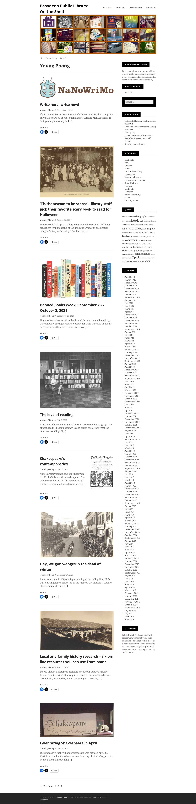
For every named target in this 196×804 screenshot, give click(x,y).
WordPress (98, 797)
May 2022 (129, 384)
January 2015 (131, 596)
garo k (143, 229)
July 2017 (129, 509)
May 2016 (129, 549)
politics (147, 251)
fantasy (126, 228)
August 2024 (130, 332)
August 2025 (130, 300)
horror (141, 236)
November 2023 (132, 358)
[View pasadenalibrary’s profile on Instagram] (128, 92)
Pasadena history (133, 177)
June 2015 (129, 581)
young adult (144, 261)
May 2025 (129, 309)
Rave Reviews (131, 183)
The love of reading (57, 414)
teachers (152, 258)
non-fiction (134, 247)
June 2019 (129, 445)
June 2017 (129, 512)
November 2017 (132, 497)
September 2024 (132, 329)
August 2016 (130, 541)
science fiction (142, 253)
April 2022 (130, 387)
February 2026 (132, 283)
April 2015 (130, 587)
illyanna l (148, 237)
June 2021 (129, 404)
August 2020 (130, 431)
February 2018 (132, 489)
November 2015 (132, 567)
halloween (133, 233)
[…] (70, 121)
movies (125, 244)
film (127, 163)
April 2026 (130, 277)
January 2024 (131, 352)
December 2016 (132, 529)
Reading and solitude (135, 144)
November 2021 (132, 396)
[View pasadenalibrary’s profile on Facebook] (126, 92)
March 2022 (130, 390)
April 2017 (130, 518)
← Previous (46, 786)
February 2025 (132, 315)
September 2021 (132, 402)
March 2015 (130, 590)
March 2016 (130, 555)
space (153, 254)
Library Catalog (135, 8)
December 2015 (132, 564)
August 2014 (130, 610)
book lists (129, 160)
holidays (135, 236)
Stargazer (44, 800)
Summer (129, 192)
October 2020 (131, 425)
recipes (128, 186)
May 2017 (129, 515)
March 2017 (130, 521)
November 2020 (132, 422)
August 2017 (130, 506)
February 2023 (132, 370)
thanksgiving (127, 261)
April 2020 (130, 436)
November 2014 (132, 602)
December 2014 (132, 599)
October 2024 (131, 326)
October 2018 (131, 465)
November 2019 (132, 439)
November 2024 (132, 323)
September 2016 (132, 538)
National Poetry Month (145, 244)
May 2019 (129, 448)
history (127, 236)
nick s (125, 247)
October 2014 (131, 605)
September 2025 (132, 297)
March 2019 (130, 454)
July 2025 (129, 303)
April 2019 (130, 451)
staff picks (129, 189)
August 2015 (130, 576)
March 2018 (130, 486)
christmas (132, 224)
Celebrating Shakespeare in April (68, 743)
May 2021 (129, 407)
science (131, 254)
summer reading (133, 195)
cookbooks (146, 224)
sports (124, 258)
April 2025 (130, 312)
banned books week (129, 217)
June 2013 (129, 616)
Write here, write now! (59, 104)
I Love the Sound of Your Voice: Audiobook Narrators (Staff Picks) (139, 138)
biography (141, 216)
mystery (133, 243)
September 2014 (132, 607)
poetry (140, 250)
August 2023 (130, 364)
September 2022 (132, 378)
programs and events (135, 180)
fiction (135, 228)
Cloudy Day (130, 132)
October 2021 (131, 399)
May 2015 (129, 584)
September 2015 (132, 573)
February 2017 (132, 523)
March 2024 (130, 346)
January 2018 (131, 492)
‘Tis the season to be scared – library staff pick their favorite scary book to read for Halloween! (76, 209)
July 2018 (129, 474)
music (127, 169)
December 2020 (132, 419)
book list (138, 220)
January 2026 (131, 285)
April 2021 (130, 410)
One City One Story (133, 171)
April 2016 (130, 552)
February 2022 (132, 393)
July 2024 (129, 335)
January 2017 (131, 526)
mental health (142, 240)
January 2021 (131, 416)
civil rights (139, 224)
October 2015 (131, 570)
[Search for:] (139, 102)
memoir (132, 240)
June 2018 (129, 477)
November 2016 (132, 532)
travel (127, 197)
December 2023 (132, 355)
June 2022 (129, 381)
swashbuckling (145, 258)
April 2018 (130, 483)
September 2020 (132, 428)
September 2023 (132, 361)
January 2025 (131, 317)
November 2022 (132, 375)
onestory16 (130, 174)
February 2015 (132, 593)
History (128, 166)
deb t (152, 224)
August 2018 (130, 471)
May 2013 (129, 619)
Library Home (120, 8)
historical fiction (146, 232)
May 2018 (129, 480)
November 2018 (132, 463)
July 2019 (129, 442)
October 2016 (131, 535)
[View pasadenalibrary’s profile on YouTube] (131, 92)
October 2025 (131, 294)
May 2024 (129, 341)
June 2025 (129, 306)
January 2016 (131, 561)
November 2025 (132, 291)
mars (126, 240)
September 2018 (132, 468)
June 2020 (129, 434)
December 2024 (132, 320)
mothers (148, 240)
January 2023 (131, 373)
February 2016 (132, 558)
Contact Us (151, 8)
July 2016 (129, 544)
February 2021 (132, 413)
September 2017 (132, 503)
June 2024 (129, 338)
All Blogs (107, 8)
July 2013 (129, 613)
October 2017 (131, 500)
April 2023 (130, 367)
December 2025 (132, 288)
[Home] (41, 58)
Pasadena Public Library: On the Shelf (68, 797)
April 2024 (130, 344)
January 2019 (131, 457)
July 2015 (129, 578)
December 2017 (132, 494)
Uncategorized (132, 200)
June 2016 (129, 547)
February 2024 (132, 349)
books (147, 221)
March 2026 (130, 280)
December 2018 (132, 460)
